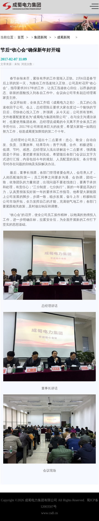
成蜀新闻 (63, 37)
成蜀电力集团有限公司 (41, 500)
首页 (20, 37)
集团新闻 (40, 37)
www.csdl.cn (49, 513)
